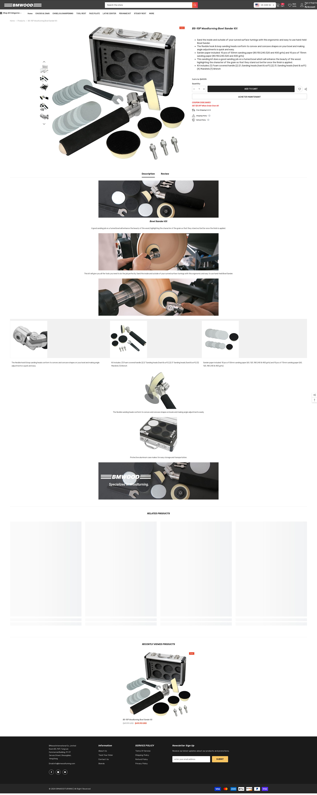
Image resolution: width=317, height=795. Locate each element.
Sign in (306, 4)
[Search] (151, 5)
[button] (44, 62)
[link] (45, 619)
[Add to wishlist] (299, 89)
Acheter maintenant (249, 97)
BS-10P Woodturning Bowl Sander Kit (137, 720)
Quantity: (196, 84)
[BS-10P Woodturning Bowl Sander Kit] (158, 684)
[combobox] (148, 5)
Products (21, 21)
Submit (220, 759)
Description (148, 173)
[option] (118, 93)
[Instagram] (58, 772)
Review (165, 173)
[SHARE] (305, 89)
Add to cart (251, 89)
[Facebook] (51, 772)
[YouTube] (65, 772)
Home (12, 21)
